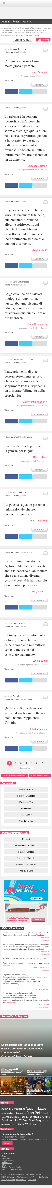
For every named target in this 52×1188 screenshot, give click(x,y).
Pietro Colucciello (43, 986)
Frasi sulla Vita (26, 802)
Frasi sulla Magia (26, 851)
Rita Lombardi (40, 457)
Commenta (39, 85)
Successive (25, 768)
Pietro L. (16, 696)
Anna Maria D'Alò (20, 492)
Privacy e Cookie (8, 1179)
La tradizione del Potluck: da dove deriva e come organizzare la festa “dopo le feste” (22, 1048)
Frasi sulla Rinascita (26, 857)
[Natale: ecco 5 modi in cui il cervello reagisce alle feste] (13, 1085)
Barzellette (5, 1113)
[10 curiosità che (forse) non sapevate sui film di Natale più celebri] (39, 1085)
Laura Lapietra (19, 623)
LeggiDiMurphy (8, 1160)
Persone (46, 941)
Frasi (4, 1156)
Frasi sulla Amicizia (26, 795)
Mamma (46, 954)
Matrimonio (11, 1124)
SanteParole (7, 1162)
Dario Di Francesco (21, 281)
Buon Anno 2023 (18, 1113)
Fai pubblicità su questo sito (13, 1169)
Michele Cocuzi (40, 249)
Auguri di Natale (26, 820)
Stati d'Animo (38, 1124)
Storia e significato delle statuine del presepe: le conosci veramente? (37, 1073)
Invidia (29, 699)
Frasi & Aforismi (12, 52)
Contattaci (32, 1179)
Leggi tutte (43, 40)
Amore (29, 437)
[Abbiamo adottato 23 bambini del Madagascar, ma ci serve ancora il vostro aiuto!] (13, 1066)
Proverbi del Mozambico (26, 845)
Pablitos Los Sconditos (41, 967)
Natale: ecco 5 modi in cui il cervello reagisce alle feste (12, 1092)
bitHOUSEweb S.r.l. (9, 1177)
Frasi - (26, 3)
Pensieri (26, 839)
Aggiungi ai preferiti (45, 50)
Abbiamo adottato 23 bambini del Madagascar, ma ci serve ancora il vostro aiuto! (13, 1072)
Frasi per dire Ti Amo (14, 1120)
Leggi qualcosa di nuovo (14, 776)
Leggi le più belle (22, 40)
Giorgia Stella (44, 937)
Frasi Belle (26, 808)
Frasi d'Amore (41, 1116)
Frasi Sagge (26, 814)
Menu (4, 3)
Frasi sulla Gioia (26, 870)
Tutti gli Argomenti (40, 776)
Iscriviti (7, 1143)
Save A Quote (7, 1158)
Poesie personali (43, 989)
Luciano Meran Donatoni (23, 359)
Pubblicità (37, 1177)
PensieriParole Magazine (14, 1016)
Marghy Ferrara (40, 591)
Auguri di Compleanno (13, 1108)
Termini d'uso (21, 1179)
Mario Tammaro (19, 49)
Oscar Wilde (24, 1124)
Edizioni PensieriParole (11, 1167)
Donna (29, 552)
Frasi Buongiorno (23, 1116)
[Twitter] (25, 91)
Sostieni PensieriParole (26, 890)
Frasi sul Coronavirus (26, 864)
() (26, 933)
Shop (4, 1165)
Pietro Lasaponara (38, 729)
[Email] (40, 91)
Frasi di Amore (26, 789)
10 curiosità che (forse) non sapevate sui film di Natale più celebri (38, 1092)
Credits (45, 1177)
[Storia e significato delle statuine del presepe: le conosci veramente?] (39, 1066)
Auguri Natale (36, 1108)
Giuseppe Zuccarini (37, 165)
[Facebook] (11, 91)
